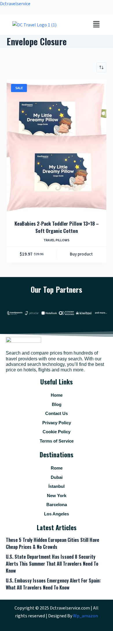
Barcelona (56, 504)
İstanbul (56, 486)
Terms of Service (57, 440)
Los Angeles (56, 513)
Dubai (57, 477)
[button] (96, 24)
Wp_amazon (85, 616)
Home (57, 395)
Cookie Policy (56, 431)
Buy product (81, 254)
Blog (56, 404)
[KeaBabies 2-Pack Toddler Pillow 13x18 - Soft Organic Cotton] (56, 146)
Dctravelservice (15, 4)
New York (56, 495)
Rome (57, 467)
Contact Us (56, 413)
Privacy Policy (56, 422)
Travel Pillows (56, 240)
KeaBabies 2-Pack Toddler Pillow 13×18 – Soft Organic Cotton (56, 227)
